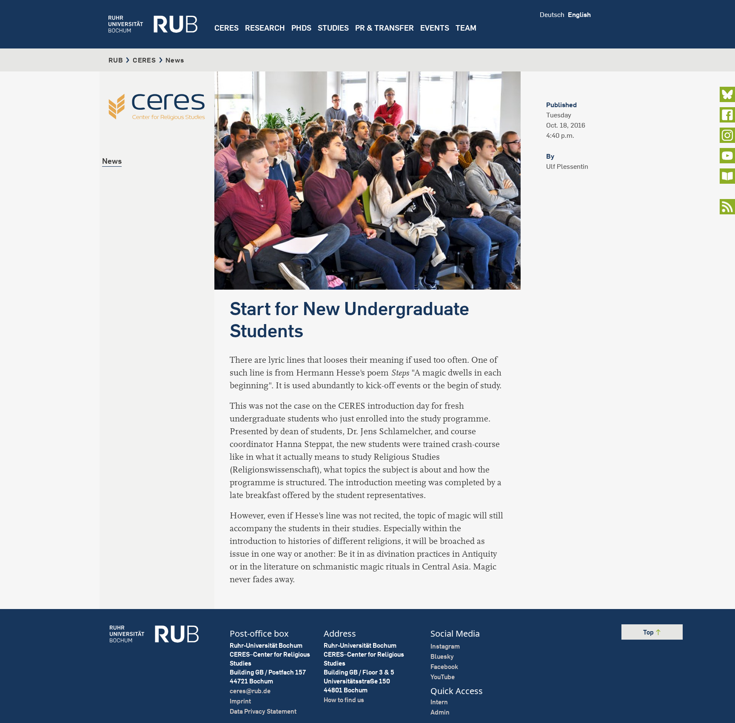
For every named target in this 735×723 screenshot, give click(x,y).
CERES (226, 28)
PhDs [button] (301, 28)
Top (649, 632)
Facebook (444, 667)
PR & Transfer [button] (384, 28)
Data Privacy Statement (263, 711)
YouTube (442, 677)
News (112, 161)
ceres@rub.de (250, 691)
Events (434, 28)
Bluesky (442, 656)
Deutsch (552, 14)
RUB (115, 60)
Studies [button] (333, 28)
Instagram (445, 646)
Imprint (240, 701)
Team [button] (466, 28)
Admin (440, 712)
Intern (439, 702)
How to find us (344, 700)
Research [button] (265, 28)
